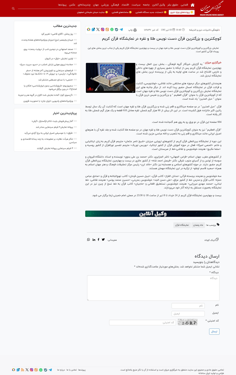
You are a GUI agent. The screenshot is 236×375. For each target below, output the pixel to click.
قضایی (184, 5)
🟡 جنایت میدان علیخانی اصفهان (92, 12)
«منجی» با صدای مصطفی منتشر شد (55, 79)
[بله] (116, 30)
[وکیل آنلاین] (153, 214)
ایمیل (215, 313)
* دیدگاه (214, 272)
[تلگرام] (121, 30)
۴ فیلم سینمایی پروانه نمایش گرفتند (55, 148)
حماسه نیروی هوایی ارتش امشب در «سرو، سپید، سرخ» (46, 64)
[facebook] (98, 240)
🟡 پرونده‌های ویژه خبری (181, 12)
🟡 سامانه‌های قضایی (122, 12)
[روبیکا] (88, 30)
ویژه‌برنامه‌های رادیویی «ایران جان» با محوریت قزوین (48, 101)
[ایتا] (107, 30)
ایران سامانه (204, 373)
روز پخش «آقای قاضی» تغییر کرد (57, 34)
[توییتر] (98, 30)
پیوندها (62, 5)
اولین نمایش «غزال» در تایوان (59, 58)
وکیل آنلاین (158, 5)
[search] (13, 8)
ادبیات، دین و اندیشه (199, 30)
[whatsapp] (88, 240)
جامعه (146, 5)
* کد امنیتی (212, 321)
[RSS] (22, 370)
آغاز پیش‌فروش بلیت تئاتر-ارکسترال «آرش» (52, 121)
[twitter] (103, 240)
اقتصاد (125, 5)
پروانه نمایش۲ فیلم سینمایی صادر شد (54, 127)
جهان (96, 5)
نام (217, 305)
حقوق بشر (172, 5)
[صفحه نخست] (193, 4)
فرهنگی (115, 5)
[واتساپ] (112, 30)
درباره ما (61, 369)
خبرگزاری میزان (213, 62)
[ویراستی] (93, 30)
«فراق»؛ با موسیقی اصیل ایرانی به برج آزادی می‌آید (48, 133)
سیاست (136, 5)
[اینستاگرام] (102, 30)
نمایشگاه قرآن (182, 225)
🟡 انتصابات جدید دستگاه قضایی (150, 12)
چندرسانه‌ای (84, 5)
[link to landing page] (212, 8)
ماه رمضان (198, 225)
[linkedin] (93, 240)
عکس (72, 5)
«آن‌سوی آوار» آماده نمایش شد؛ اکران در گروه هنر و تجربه (45, 95)
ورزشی (105, 5)
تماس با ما (71, 369)
